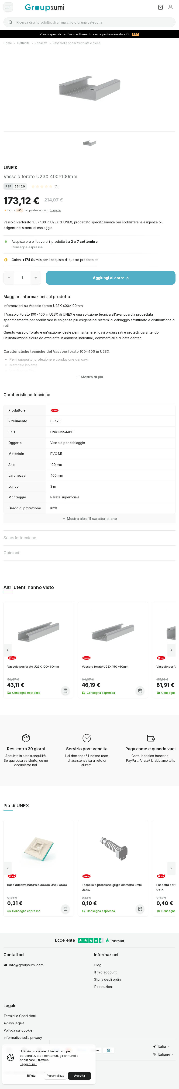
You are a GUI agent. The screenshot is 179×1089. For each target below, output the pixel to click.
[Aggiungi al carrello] (65, 690)
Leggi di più (28, 1064)
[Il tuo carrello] (160, 7)
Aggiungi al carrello (111, 277)
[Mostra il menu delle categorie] (8, 7)
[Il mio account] (170, 7)
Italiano (164, 1054)
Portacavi (41, 43)
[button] (45, 186)
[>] (171, 650)
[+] (36, 278)
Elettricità (23, 43)
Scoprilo (55, 210)
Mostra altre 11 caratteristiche (92, 518)
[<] (7, 650)
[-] (9, 278)
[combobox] (89, 22)
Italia (162, 1046)
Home (7, 43)
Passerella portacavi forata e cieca (76, 43)
